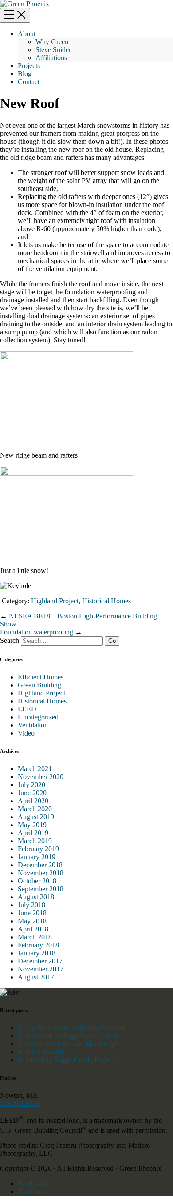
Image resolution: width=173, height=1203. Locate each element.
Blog (24, 73)
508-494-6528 (20, 1103)
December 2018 (40, 865)
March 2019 (35, 841)
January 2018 (36, 953)
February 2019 (38, 849)
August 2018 (36, 897)
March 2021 (35, 768)
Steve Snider (53, 49)
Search (9, 640)
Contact (28, 81)
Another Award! (40, 1052)
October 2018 (37, 881)
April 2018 (33, 929)
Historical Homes (106, 601)
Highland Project (55, 601)
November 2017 (40, 969)
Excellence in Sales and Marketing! (67, 1044)
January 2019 (36, 857)
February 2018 (38, 945)
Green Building (39, 685)
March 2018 (35, 937)
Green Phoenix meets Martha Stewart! (71, 1028)
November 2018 (40, 873)
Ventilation (33, 725)
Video (26, 733)
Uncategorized (38, 717)
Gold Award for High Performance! (68, 1036)
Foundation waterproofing (36, 632)
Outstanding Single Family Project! (67, 1060)
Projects (29, 65)
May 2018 (32, 921)
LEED (27, 709)
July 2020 (31, 784)
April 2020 (33, 801)
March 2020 (35, 809)
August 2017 (36, 977)
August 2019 (36, 817)
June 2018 (32, 913)
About (26, 33)
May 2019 (32, 825)
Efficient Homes (40, 677)
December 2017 (40, 961)
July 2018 (31, 905)
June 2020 (32, 793)
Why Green (51, 41)
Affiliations (51, 57)
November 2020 (40, 776)
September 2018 (40, 889)
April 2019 (33, 833)
